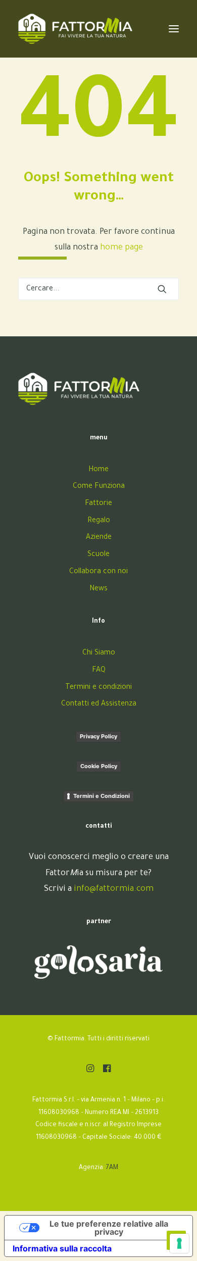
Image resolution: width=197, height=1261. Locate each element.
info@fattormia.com (114, 889)
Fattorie (98, 504)
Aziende (99, 538)
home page (121, 248)
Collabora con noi (98, 572)
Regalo (98, 521)
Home (98, 470)
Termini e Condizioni (101, 795)
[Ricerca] (98, 289)
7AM (112, 1168)
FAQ (99, 671)
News (98, 589)
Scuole (98, 555)
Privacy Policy (98, 736)
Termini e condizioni (98, 688)
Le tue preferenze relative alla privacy (109, 1228)
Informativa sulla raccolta (62, 1248)
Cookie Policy (98, 766)
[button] (162, 288)
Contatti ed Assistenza (98, 704)
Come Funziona (99, 487)
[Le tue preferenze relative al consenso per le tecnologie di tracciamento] (179, 1243)
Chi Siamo (98, 653)
